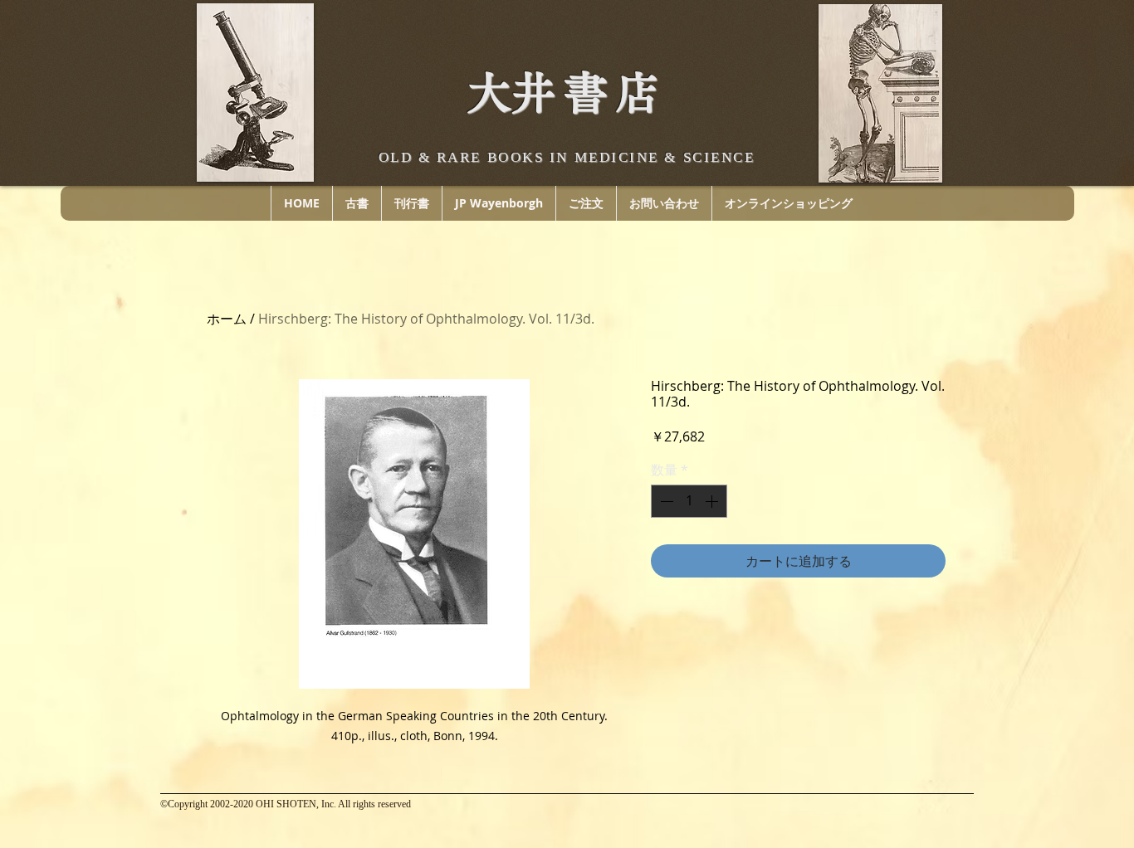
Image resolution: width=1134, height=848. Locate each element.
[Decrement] (665, 501)
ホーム (227, 318)
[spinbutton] (689, 501)
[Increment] (713, 501)
